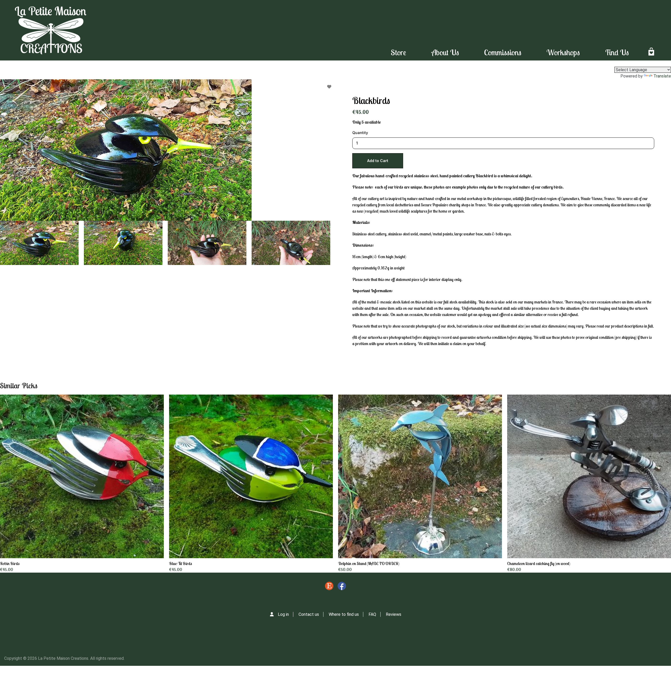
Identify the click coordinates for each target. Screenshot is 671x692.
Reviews (393, 614)
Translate (662, 76)
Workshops (563, 52)
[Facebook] (342, 587)
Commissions (502, 52)
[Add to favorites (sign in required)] (329, 86)
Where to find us (344, 614)
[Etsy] (329, 587)
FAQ (372, 614)
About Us (445, 52)
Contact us (309, 614)
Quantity (360, 132)
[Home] (50, 30)
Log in (283, 614)
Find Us (617, 52)
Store (398, 52)
